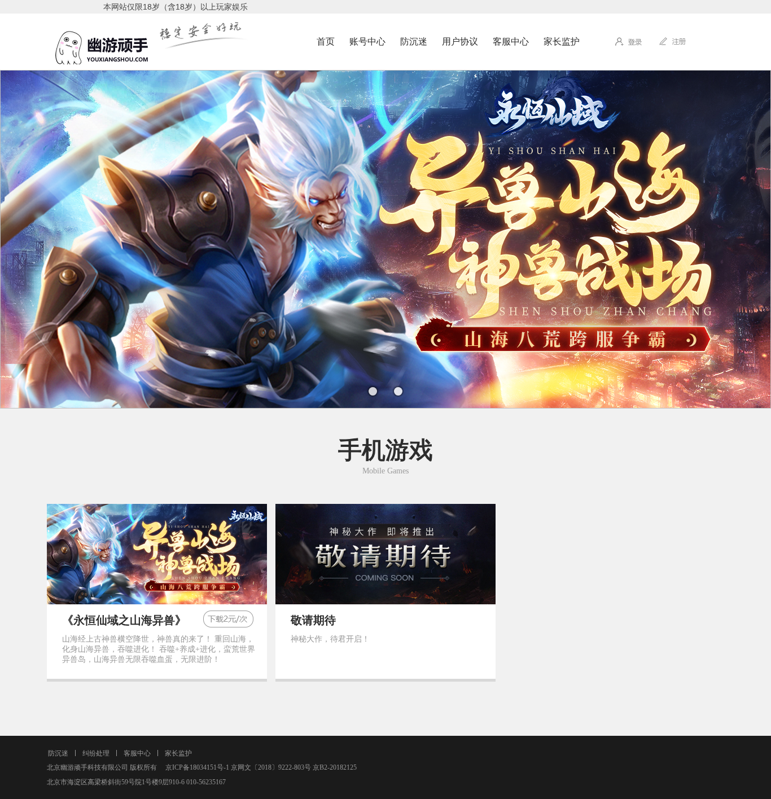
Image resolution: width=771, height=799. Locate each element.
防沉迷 (413, 41)
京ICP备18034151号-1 (194, 767)
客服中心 (511, 41)
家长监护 (562, 41)
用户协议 (460, 41)
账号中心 (367, 41)
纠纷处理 (95, 753)
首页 (326, 41)
